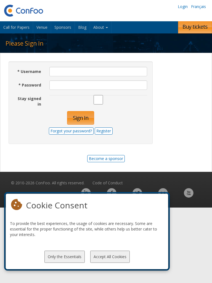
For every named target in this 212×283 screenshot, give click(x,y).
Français (198, 6)
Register (103, 130)
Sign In (80, 118)
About (99, 27)
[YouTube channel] (188, 195)
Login (183, 6)
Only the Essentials (64, 256)
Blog (82, 27)
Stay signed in (29, 101)
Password (29, 85)
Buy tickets (195, 26)
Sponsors (62, 27)
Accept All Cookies (110, 256)
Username (29, 71)
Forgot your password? (71, 130)
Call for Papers (16, 27)
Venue (41, 27)
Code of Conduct (107, 182)
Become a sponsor (106, 158)
